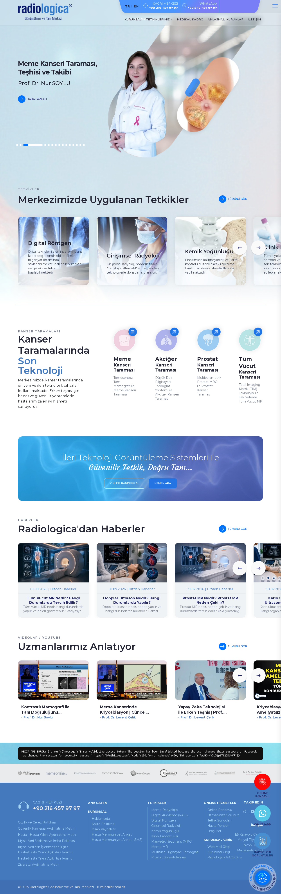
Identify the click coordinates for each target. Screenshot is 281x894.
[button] (17, 145)
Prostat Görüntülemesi (168, 857)
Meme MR (159, 847)
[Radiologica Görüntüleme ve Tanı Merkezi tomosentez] (112, 773)
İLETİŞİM (254, 19)
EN (136, 6)
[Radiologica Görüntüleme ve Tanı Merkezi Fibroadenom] (84, 773)
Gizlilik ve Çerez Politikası (37, 822)
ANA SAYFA (97, 803)
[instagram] (244, 811)
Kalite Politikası (103, 824)
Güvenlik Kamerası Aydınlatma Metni (46, 829)
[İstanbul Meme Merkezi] (29, 773)
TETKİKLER (157, 803)
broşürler (214, 831)
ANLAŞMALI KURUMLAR (225, 19)
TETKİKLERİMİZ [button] (158, 19)
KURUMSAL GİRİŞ (218, 840)
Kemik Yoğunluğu (165, 831)
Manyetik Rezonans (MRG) (172, 841)
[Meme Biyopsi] (140, 773)
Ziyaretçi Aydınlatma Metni (38, 865)
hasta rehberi (218, 826)
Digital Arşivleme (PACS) (170, 815)
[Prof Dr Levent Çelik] (196, 773)
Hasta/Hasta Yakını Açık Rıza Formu (45, 858)
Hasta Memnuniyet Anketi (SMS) (117, 840)
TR (127, 6)
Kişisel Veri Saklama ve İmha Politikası (46, 841)
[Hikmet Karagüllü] (224, 773)
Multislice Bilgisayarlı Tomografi (174, 852)
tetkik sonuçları (219, 820)
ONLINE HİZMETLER (220, 803)
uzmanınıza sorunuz (223, 815)
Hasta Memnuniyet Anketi (112, 834)
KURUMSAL (132, 19)
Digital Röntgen (163, 820)
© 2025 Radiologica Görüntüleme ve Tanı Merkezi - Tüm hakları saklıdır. (72, 887)
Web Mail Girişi (218, 847)
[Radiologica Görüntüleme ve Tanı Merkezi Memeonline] (56, 773)
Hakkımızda (101, 819)
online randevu (219, 810)
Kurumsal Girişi (218, 852)
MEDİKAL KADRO (190, 19)
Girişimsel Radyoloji (165, 826)
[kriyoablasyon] (168, 773)
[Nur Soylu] (252, 773)
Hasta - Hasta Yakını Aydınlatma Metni (47, 835)
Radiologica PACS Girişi (225, 857)
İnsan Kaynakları (104, 829)
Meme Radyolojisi (164, 810)
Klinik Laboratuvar (164, 836)
